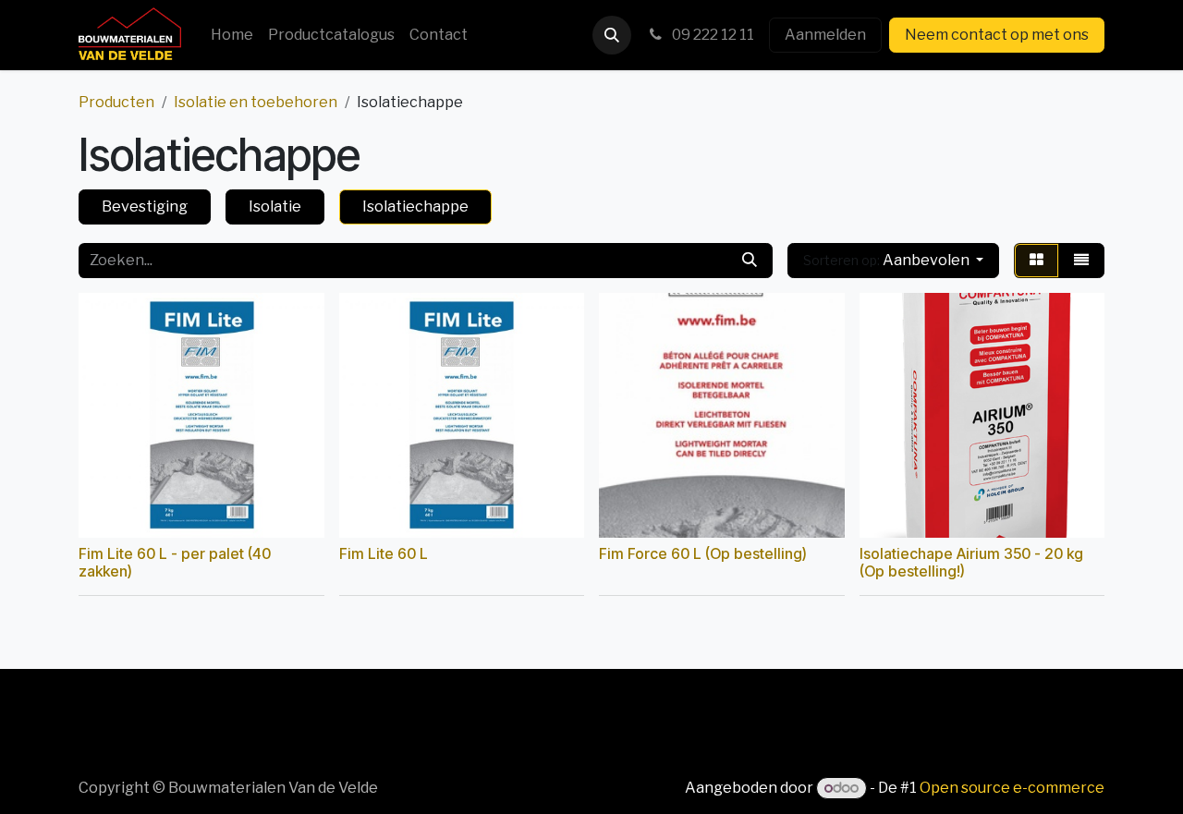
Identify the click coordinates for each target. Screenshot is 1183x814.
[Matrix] (1036, 260)
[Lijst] (1081, 260)
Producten (116, 102)
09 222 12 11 (711, 34)
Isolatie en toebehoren (255, 102)
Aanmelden (825, 34)
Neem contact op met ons (997, 34)
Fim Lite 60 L (383, 554)
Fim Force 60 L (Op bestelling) (703, 554)
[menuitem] (232, 35)
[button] (611, 35)
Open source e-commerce (1012, 787)
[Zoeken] (749, 260)
